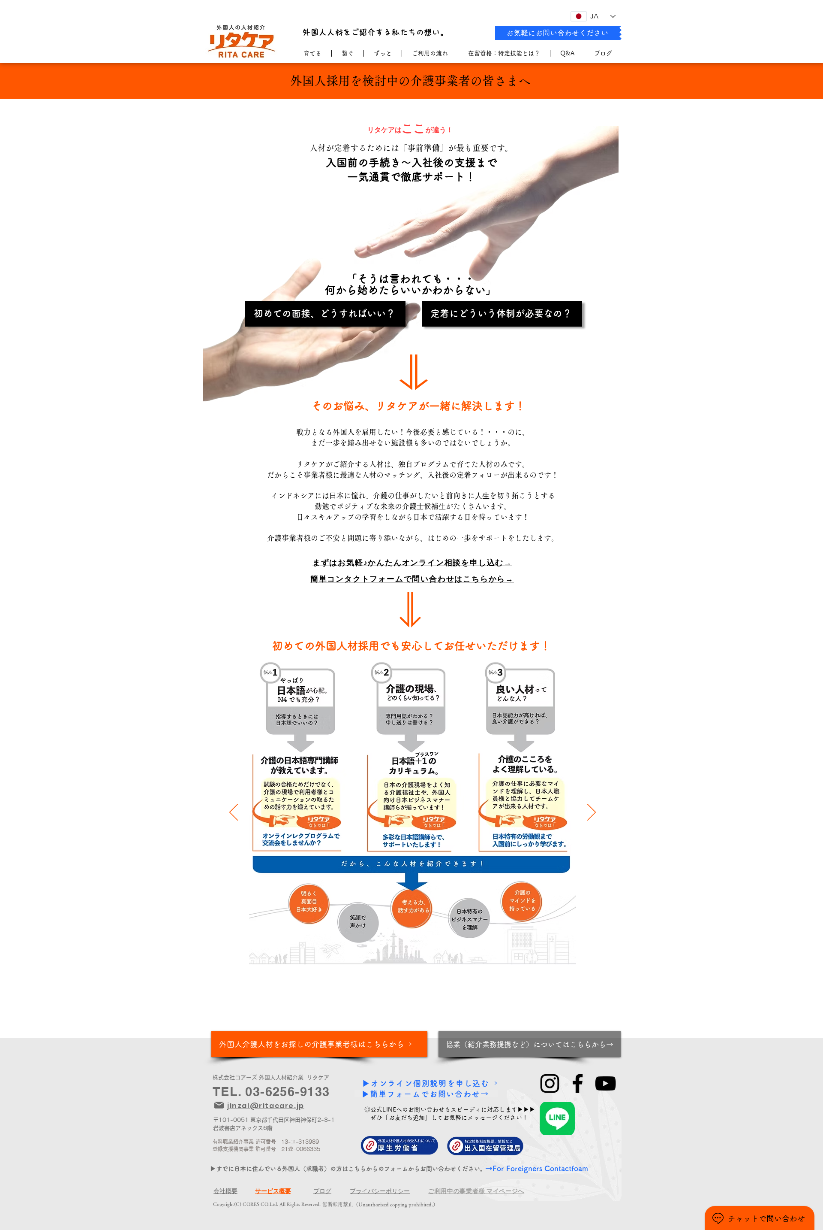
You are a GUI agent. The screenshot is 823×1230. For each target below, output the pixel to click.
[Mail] (219, 1105)
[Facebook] (577, 1083)
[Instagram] (549, 1083)
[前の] (233, 813)
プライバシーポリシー (380, 1191)
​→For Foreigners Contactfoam (536, 1168)
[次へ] (591, 813)
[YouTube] (605, 1083)
